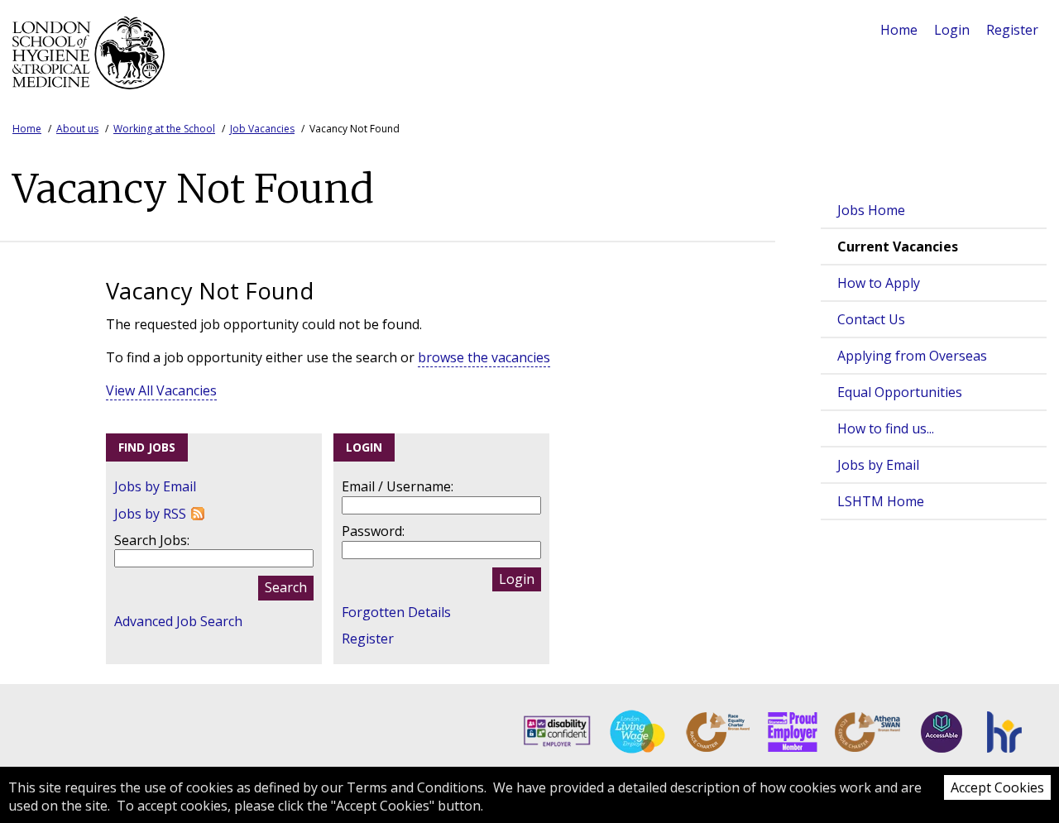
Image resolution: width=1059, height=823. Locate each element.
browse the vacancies (484, 357)
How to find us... (885, 428)
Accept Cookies (997, 787)
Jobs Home (871, 210)
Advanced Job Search (178, 621)
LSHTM (93, 53)
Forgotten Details (396, 612)
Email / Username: (397, 486)
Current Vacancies (897, 246)
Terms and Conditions (415, 787)
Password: (373, 531)
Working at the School (164, 129)
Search (286, 587)
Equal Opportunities (899, 392)
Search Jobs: (151, 540)
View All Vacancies (161, 390)
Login (952, 30)
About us (77, 129)
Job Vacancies (262, 129)
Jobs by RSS (150, 514)
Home (899, 30)
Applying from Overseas (912, 356)
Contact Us (871, 319)
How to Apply (878, 283)
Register (1012, 30)
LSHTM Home (880, 501)
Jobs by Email (878, 465)
